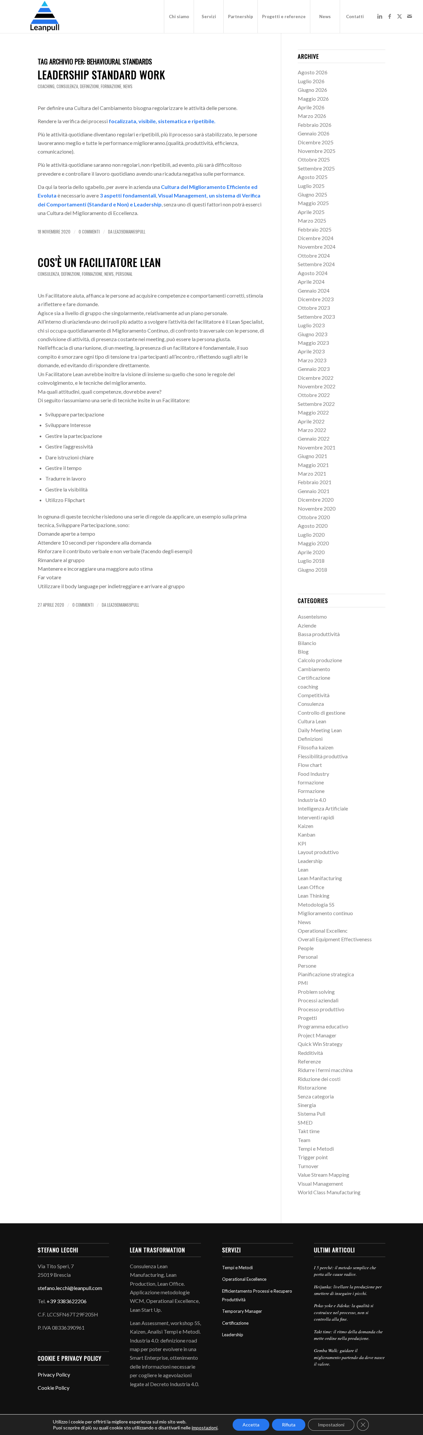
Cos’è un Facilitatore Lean (99, 262)
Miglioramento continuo (325, 913)
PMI (303, 983)
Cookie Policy (53, 1387)
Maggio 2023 (313, 343)
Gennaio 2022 (313, 438)
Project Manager (317, 1035)
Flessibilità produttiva (323, 756)
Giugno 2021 (312, 456)
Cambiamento (314, 669)
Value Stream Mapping (323, 1174)
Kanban (306, 834)
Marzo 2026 (312, 116)
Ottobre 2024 (314, 255)
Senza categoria (316, 1096)
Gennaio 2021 (313, 491)
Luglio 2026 (311, 81)
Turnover (308, 1166)
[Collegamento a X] (399, 16)
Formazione (311, 791)
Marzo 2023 (312, 360)
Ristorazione (312, 1087)
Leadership (310, 861)
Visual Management (320, 1183)
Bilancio (307, 643)
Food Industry (313, 774)
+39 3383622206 (67, 1301)
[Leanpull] (44, 16)
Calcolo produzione (320, 660)
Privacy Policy (54, 1374)
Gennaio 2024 (313, 290)
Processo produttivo (321, 1009)
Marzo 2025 (312, 220)
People (306, 948)
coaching (46, 86)
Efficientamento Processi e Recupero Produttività (257, 1295)
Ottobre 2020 (314, 517)
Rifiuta (288, 1424)
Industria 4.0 (312, 800)
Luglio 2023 (311, 325)
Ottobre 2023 (314, 308)
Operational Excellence (244, 1279)
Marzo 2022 (312, 430)
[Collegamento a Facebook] (390, 16)
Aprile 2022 (311, 421)
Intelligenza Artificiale (323, 808)
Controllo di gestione (321, 712)
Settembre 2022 (316, 404)
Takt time (309, 1131)
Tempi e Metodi (316, 1148)
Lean (303, 869)
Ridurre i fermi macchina (325, 1070)
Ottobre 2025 (314, 159)
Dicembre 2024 (315, 238)
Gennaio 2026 (313, 133)
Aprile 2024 (311, 281)
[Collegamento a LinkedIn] (380, 16)
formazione (111, 86)
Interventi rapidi (316, 817)
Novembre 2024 (316, 246)
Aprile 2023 (311, 351)
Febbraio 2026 (314, 125)
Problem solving (316, 991)
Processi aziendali (318, 1000)
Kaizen (305, 826)
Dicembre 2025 (315, 142)
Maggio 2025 (313, 203)
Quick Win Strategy (320, 1044)
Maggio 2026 (313, 98)
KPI (302, 843)
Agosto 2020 (312, 525)
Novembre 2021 (316, 447)
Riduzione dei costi (319, 1079)
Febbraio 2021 (314, 482)
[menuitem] (179, 16)
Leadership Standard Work (101, 74)
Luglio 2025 (311, 186)
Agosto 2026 (312, 72)
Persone (307, 965)
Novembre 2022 (316, 386)
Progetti (307, 1018)
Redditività (310, 1053)
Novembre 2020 (316, 508)
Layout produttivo (318, 852)
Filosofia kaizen (315, 747)
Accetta (251, 1424)
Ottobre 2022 (314, 395)
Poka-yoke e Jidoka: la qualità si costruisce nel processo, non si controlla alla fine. (343, 1312)
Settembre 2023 (316, 316)
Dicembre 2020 (315, 499)
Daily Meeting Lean (320, 730)
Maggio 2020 (313, 543)
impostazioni (204, 1427)
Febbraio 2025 (314, 229)
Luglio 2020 (311, 534)
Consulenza (67, 86)
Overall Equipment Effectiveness (335, 939)
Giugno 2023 (312, 334)
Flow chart (310, 765)
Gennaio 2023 (313, 369)
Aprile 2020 (311, 552)
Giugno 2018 (312, 569)
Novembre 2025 (316, 151)
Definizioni (89, 86)
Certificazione (314, 677)
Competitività (313, 695)
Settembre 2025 (316, 168)
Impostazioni (331, 1424)
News (128, 86)
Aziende (307, 625)
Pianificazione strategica (326, 974)
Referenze (309, 1061)
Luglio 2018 (311, 560)
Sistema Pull (311, 1113)
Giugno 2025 (312, 194)
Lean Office (311, 887)
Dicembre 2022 (315, 378)
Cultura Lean (312, 721)
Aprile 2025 (311, 212)
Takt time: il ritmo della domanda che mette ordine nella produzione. (348, 1334)
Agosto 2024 (312, 273)
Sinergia (307, 1105)
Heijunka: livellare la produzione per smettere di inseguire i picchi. (348, 1289)
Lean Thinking (313, 895)
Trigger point (313, 1157)
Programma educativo (323, 1026)
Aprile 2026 (311, 107)
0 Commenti (89, 232)
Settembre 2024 (316, 264)
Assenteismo (312, 616)
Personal (124, 274)
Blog (303, 651)
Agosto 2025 (312, 177)
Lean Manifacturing (320, 878)
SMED (305, 1122)
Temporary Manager (242, 1311)
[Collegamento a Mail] (409, 16)
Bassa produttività (319, 634)
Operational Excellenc (323, 930)
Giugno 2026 (312, 90)
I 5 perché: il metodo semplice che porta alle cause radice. (345, 1270)
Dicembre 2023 (315, 299)
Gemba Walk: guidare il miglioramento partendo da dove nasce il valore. (349, 1357)
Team (304, 1140)
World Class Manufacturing (329, 1192)
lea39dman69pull (129, 232)
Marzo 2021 (312, 473)
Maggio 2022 (313, 412)
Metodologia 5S (316, 904)
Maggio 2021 (313, 465)
